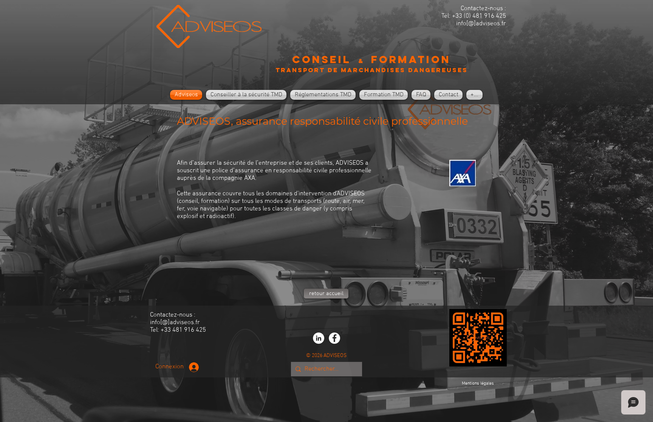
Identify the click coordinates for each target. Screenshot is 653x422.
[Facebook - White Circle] (334, 338)
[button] (246, 95)
